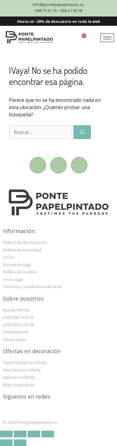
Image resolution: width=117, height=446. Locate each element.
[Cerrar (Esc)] (47, 434)
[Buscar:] (41, 132)
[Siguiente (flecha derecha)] (20, 442)
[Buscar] (82, 132)
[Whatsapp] (79, 165)
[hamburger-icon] (107, 37)
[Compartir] (34, 434)
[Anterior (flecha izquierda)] (6, 442)
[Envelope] (38, 165)
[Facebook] (18, 409)
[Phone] (58, 165)
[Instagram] (7, 409)
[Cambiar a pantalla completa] (20, 434)
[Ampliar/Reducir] (6, 434)
